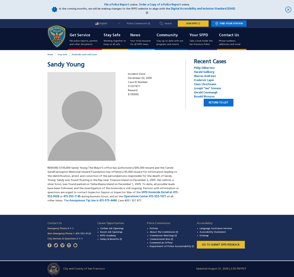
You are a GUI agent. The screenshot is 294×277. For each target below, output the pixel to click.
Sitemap (204, 235)
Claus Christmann (205, 84)
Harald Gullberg (204, 72)
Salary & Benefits (111, 239)
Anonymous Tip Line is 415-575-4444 (93, 200)
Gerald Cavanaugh (205, 92)
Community (167, 35)
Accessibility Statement (213, 232)
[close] (263, 10)
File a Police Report (116, 4)
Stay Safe (112, 35)
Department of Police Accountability (172, 246)
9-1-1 (71, 228)
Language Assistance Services (216, 228)
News (135, 35)
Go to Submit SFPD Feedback (221, 245)
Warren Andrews (205, 76)
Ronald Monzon (204, 96)
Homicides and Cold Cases (84, 55)
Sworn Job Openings (111, 232)
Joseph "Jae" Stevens (207, 88)
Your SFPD (198, 35)
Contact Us (229, 35)
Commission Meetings (163, 235)
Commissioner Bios (161, 239)
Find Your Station (231, 23)
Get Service (80, 35)
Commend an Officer (161, 243)
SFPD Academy (108, 235)
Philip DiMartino (204, 68)
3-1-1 (80, 238)
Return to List (218, 103)
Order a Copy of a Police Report (160, 4)
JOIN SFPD (197, 23)
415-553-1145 (72, 196)
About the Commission (164, 232)
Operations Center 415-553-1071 (145, 196)
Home (50, 55)
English (103, 23)
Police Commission (140, 23)
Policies (154, 228)
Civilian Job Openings (112, 228)
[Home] (58, 36)
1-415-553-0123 (82, 233)
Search (168, 23)
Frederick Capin (204, 80)
